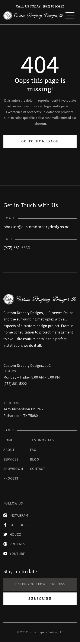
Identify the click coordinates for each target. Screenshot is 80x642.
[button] (70, 15)
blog (34, 459)
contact (37, 469)
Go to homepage (40, 141)
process (10, 478)
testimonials (42, 440)
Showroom (13, 469)
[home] (33, 15)
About (9, 449)
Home (8, 440)
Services (10, 459)
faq (33, 449)
